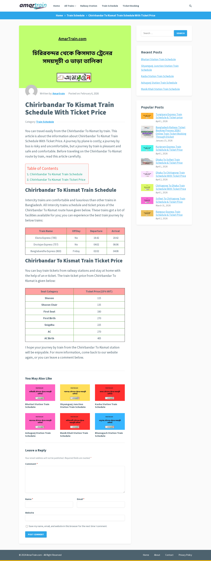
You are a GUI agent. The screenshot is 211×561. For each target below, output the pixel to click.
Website (29, 512)
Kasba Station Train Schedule (106, 405)
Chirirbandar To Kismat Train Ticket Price (57, 180)
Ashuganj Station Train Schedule (38, 434)
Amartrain (59, 93)
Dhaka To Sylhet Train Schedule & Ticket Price (169, 161)
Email (80, 499)
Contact (169, 554)
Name (29, 499)
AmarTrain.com (34, 554)
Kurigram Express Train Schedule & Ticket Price (169, 148)
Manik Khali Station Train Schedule (74, 434)
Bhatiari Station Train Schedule (37, 405)
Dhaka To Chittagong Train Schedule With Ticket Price (171, 174)
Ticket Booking (131, 5)
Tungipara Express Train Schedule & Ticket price (169, 116)
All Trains (69, 5)
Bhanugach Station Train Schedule (109, 434)
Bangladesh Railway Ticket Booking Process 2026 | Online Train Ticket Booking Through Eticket (171, 132)
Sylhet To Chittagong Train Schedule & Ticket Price (170, 200)
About (157, 554)
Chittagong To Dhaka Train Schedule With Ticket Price (171, 187)
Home (56, 5)
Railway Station (88, 5)
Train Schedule (110, 5)
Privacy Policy (185, 554)
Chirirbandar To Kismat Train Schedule (56, 174)
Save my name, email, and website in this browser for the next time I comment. (68, 526)
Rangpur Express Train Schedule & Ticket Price (169, 213)
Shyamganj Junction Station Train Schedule (73, 405)
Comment (31, 463)
